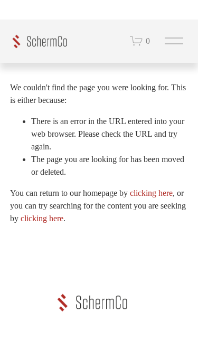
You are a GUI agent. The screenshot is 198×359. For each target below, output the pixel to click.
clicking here (151, 192)
